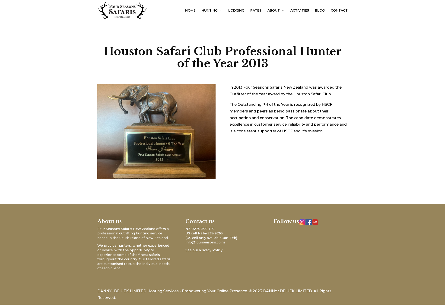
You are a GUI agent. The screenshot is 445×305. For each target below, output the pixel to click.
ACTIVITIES (299, 10)
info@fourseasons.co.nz (205, 242)
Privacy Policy (210, 250)
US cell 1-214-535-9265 (204, 233)
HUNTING (210, 10)
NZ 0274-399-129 (199, 229)
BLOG (320, 10)
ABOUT (273, 10)
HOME (190, 10)
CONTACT (339, 10)
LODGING (236, 10)
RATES (255, 10)
